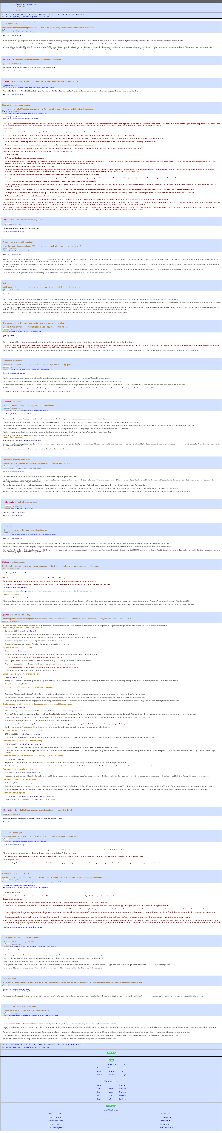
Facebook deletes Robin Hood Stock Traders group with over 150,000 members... (47, 81)
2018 (40, 14)
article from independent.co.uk (15, 373)
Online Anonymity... (9, 978)
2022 (59, 14)
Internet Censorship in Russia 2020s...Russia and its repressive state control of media (33, 1015)
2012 (12, 14)
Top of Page (111, 1053)
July (27, 17)
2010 (3, 14)
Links (99, 1095)
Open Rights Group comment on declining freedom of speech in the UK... (44, 810)
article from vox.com (15, 677)
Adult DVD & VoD (55, 1114)
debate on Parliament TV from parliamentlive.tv (23, 991)
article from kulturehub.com (14, 515)
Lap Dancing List (165, 1117)
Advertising (112, 1064)
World (111, 1089)
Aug (31, 17)
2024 (68, 14)
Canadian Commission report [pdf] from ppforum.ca (21, 118)
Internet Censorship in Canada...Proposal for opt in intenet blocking (27, 113)
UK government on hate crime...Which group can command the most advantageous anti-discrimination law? (38, 882)
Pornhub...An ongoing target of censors (22, 508)
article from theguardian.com (31, 773)
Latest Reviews (54, 1124)
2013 (17, 14)
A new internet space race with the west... (20, 1006)
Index (99, 1092)
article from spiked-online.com (15, 71)
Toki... (4, 283)
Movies (99, 1068)
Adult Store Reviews (111, 1110)
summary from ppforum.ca (13, 117)
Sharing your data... (18, 562)
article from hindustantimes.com (30, 441)
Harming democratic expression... (16, 105)
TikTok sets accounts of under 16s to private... (22, 938)
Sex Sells (122, 1099)
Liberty (111, 1095)
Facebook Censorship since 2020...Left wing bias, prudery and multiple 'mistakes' (31, 87)
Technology (112, 1068)
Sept (36, 17)
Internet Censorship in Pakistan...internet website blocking (25, 468)
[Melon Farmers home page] (111, 1081)
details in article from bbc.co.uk (16, 588)
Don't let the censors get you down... (30, 220)
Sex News (122, 1095)
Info (110, 1099)
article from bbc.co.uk (24, 573)
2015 (26, 14)
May (18, 17)
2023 (63, 14)
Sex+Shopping (111, 1106)
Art (123, 1071)
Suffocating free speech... (13, 361)
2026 (77, 14)
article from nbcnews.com (17, 707)
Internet (99, 1075)
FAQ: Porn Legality (55, 1128)
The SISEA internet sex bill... (28, 502)
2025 (72, 14)
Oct (40, 17)
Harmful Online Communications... (16, 873)
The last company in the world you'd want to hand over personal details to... (33, 323)
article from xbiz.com (12, 1019)
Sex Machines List (166, 1124)
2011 (8, 14)
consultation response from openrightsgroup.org (20, 885)
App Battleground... (10, 24)
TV (98, 1064)
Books (124, 1064)
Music (124, 1068)
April (14, 17)
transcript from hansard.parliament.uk (17, 989)
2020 (49, 14)
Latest (82, 14)
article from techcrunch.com (14, 294)
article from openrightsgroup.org (15, 822)
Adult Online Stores (55, 1117)
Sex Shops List (165, 1114)
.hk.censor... (8, 526)
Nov (44, 17)
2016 (31, 14)
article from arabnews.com (13, 538)
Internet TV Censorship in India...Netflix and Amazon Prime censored (29, 410)
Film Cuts (122, 1089)
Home (99, 1085)
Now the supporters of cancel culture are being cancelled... (39, 59)
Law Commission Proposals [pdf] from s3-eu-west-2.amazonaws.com (26, 887)
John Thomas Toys (166, 1128)
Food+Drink (112, 1075)
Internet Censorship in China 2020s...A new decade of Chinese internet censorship (32, 534)
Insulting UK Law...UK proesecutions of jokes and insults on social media (29, 369)
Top (98, 1089)
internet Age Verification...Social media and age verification (24, 250)
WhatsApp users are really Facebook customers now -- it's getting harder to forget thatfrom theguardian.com (56, 591)
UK (110, 1085)
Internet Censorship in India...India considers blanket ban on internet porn (28, 32)
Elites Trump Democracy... (20, 615)
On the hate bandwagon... (13, 833)
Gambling (111, 1071)
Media (111, 1060)
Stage (124, 1075)
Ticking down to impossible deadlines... (19, 242)
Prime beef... (17, 402)
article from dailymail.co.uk (31, 734)
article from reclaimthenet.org (14, 94)
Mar (10, 17)
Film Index (122, 1085)
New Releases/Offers (56, 1121)
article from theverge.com (13, 254)
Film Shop (122, 1092)
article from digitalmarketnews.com (33, 783)
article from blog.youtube (13, 337)
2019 (45, 14)
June (23, 17)
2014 (22, 14)
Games (99, 1071)
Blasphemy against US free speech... (18, 459)
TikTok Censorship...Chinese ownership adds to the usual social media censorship (32, 946)
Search (99, 1099)
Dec (48, 17)
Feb (6, 17)
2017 (35, 14)
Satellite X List (165, 1121)
